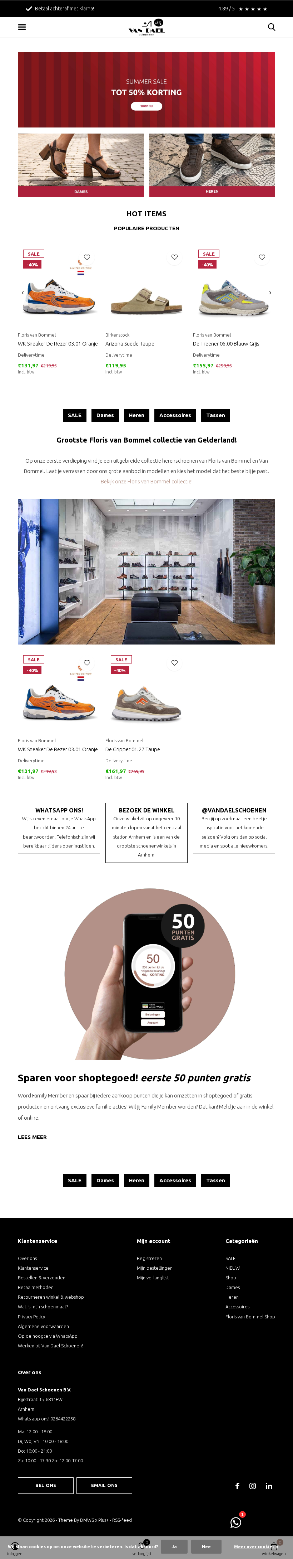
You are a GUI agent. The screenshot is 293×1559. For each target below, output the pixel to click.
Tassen (215, 415)
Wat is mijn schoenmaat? (43, 1306)
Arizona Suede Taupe (129, 344)
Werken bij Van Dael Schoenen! (50, 1345)
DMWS (87, 1519)
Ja (174, 1546)
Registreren (149, 1258)
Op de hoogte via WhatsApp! (48, 1335)
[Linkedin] (269, 1486)
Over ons (27, 1258)
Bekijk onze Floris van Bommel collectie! (147, 481)
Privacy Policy (31, 1316)
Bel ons (45, 1485)
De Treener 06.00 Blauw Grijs (226, 344)
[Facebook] (237, 1486)
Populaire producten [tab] (146, 228)
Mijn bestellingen (155, 1267)
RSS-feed (122, 1519)
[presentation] (23, 293)
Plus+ (103, 1519)
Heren (136, 415)
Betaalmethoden (36, 1287)
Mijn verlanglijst (153, 1277)
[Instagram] (252, 1486)
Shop (230, 1277)
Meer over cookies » (256, 1546)
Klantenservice (33, 1267)
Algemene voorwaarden (43, 1326)
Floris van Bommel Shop (250, 1316)
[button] (23, 27)
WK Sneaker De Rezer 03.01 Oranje (58, 344)
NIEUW (232, 1267)
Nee (206, 1546)
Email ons (104, 1485)
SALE (74, 415)
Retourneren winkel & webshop (51, 1296)
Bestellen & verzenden (41, 1277)
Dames (105, 415)
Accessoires (175, 415)
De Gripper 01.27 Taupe (132, 749)
